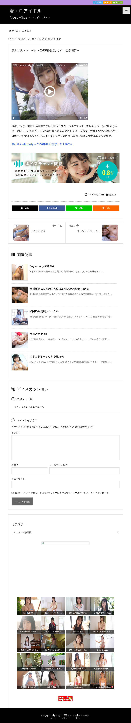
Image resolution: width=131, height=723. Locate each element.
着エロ (28, 30)
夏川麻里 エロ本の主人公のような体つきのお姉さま (59, 288)
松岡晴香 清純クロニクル (44, 311)
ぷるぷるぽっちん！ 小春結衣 (47, 356)
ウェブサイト (18, 478)
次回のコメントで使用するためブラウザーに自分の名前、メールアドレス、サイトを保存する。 (63, 492)
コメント (16, 432)
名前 (15, 465)
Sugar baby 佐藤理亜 (42, 266)
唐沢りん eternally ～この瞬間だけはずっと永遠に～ (42, 144)
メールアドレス (58, 465)
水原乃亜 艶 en (38, 333)
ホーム (15, 30)
